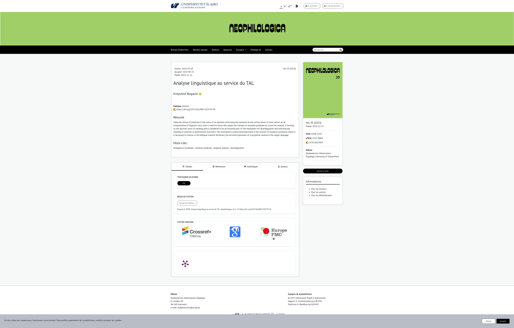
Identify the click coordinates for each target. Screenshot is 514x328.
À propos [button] (240, 49)
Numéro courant (200, 49)
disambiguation (237, 148)
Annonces (227, 49)
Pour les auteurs (318, 192)
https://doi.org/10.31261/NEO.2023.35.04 (195, 109)
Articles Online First (179, 49)
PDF (184, 183)
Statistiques (252, 166)
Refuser (488, 321)
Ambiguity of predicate (183, 148)
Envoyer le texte (323, 171)
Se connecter (312, 6)
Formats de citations (186, 203)
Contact (268, 49)
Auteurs (284, 166)
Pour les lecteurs (318, 189)
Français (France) (333, 6)
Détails (189, 166)
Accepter (503, 321)
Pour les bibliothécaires (321, 195)
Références (220, 166)
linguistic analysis (221, 148)
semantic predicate (203, 148)
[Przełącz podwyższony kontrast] (296, 5)
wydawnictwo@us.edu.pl (188, 307)
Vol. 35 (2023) (289, 68)
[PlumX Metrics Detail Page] (185, 264)
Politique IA (255, 49)
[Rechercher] (341, 50)
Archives (215, 49)
